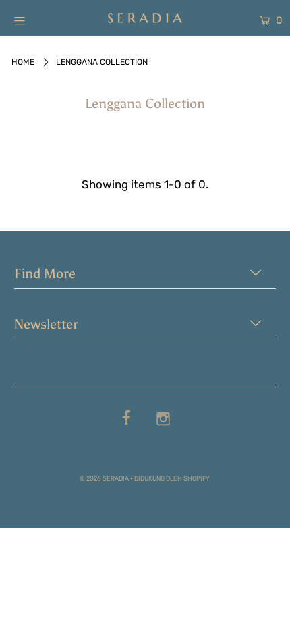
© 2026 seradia (104, 478)
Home (22, 62)
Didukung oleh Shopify (172, 478)
